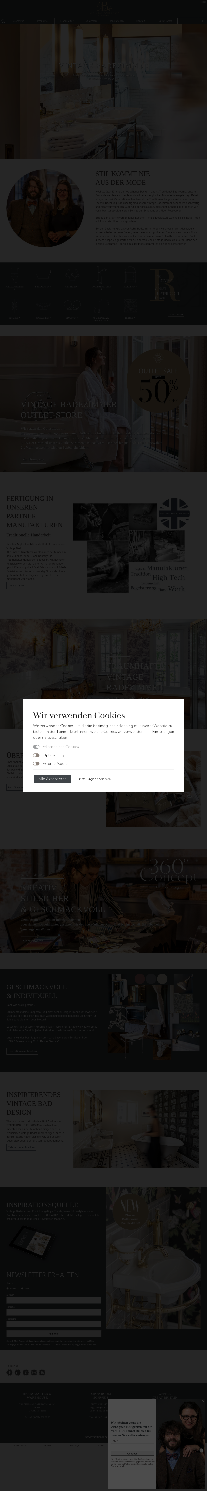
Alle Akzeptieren (52, 779)
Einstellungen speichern (94, 779)
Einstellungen (163, 732)
